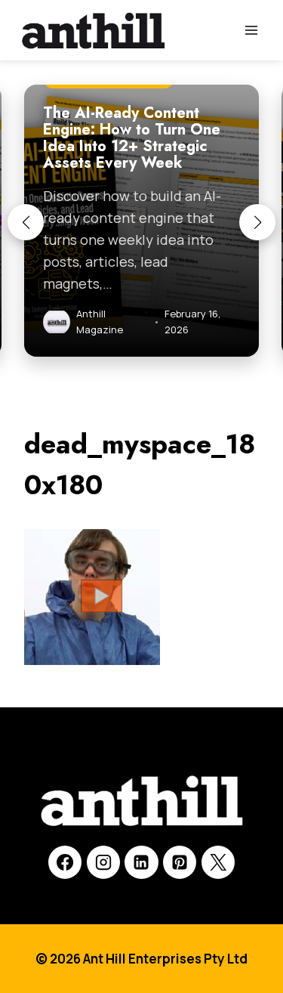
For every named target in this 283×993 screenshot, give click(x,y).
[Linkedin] (141, 862)
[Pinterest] (179, 862)
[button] (26, 222)
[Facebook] (65, 862)
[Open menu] (251, 30)
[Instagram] (103, 862)
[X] (218, 862)
